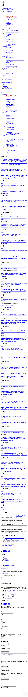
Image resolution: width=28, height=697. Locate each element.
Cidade (2, 616)
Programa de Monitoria (11, 44)
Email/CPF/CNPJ (4, 644)
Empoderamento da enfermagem (14, 160)
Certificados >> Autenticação (13, 53)
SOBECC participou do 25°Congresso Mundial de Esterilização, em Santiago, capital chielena (14, 408)
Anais (7, 163)
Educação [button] (5, 33)
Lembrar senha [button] (4, 650)
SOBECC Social (9, 27)
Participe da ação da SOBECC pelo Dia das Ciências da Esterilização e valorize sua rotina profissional (13, 242)
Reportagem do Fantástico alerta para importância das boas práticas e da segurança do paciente (13, 258)
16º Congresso (11, 164)
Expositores (12, 673)
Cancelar (6, 626)
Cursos (7, 36)
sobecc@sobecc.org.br (9, 542)
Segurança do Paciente (12, 159)
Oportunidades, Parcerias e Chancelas (14, 25)
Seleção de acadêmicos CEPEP (12, 32)
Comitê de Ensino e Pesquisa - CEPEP (15, 161)
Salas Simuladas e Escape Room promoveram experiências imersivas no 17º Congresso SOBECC (13, 274)
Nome (2, 611)
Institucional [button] (5, 14)
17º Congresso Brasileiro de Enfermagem (18, 163)
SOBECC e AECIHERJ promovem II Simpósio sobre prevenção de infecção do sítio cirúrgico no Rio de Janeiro (14, 177)
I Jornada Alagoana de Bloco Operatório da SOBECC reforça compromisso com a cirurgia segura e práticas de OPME (13, 339)
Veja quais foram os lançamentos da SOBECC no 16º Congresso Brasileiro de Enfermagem (13, 485)
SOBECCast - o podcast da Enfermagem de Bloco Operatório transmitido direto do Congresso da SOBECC (13, 470)
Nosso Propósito (9, 24)
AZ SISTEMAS (4, 568)
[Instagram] (3, 1)
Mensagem (3, 622)
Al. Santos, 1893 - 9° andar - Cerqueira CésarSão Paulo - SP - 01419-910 (13, 538)
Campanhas (8, 34)
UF (1, 619)
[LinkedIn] (3, 4)
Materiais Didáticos (10, 41)
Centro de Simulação (10, 71)
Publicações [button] (5, 56)
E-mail (2, 614)
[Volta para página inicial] (6, 11)
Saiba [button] (2, 183)
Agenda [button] (5, 46)
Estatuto (7, 22)
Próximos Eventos (10, 47)
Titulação (5, 68)
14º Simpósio (17, 164)
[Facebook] (3, 2)
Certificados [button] (9, 52)
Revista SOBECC (10, 64)
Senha (2, 645)
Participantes (5, 673)
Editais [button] (4, 29)
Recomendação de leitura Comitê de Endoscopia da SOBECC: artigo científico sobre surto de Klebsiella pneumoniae (14, 357)
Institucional (24, 159)
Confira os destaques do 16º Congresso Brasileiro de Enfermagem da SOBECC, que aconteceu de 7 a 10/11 (13, 438)
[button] (4, 89)
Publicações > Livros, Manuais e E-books (15, 60)
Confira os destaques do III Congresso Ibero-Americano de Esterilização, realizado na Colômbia (13, 208)
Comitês (8, 35)
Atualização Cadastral (10, 19)
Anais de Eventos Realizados (12, 57)
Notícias (8, 62)
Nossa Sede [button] (5, 69)
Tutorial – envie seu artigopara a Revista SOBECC (11, 66)
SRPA (5, 159)
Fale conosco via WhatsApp (11, 541)
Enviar (2, 626)
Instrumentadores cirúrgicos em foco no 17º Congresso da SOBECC (13, 306)
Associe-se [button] (5, 78)
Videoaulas (8, 45)
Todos (2, 159)
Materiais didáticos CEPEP (12, 30)
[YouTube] (3, 5)
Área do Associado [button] (8, 79)
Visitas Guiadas (9, 73)
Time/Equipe (8, 28)
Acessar (2, 652)
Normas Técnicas (9, 61)
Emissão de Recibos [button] (11, 55)
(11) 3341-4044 (8, 545)
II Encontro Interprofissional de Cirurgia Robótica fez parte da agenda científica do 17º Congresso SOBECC (13, 291)
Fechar (2, 627)
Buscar (2, 685)
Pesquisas (8, 43)
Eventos (4, 160)
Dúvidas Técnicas (10, 39)
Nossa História (9, 23)
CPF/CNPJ (3, 665)
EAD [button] (4, 75)
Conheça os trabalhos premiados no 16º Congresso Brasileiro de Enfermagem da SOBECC (12, 501)
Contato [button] (5, 76)
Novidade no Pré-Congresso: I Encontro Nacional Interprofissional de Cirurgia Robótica (14, 454)
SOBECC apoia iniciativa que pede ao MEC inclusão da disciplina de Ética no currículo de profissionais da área (13, 392)
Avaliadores (19, 673)
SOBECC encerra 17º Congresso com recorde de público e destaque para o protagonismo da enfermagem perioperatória (14, 322)
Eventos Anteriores (10, 50)
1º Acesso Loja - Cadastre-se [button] (7, 654)
